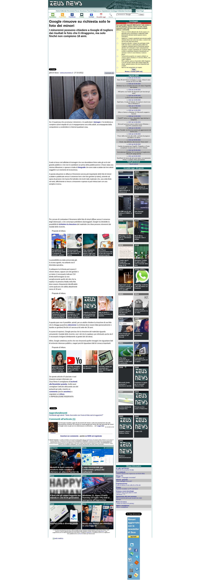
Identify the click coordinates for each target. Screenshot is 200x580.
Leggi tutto (100, 426)
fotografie (82, 167)
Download (127, 11)
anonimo (67, 391)
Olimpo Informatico (133, 466)
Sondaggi (114, 11)
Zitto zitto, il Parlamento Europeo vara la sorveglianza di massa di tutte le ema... (58, 316)
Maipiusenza (96, 11)
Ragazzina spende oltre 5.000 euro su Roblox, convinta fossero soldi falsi (58, 369)
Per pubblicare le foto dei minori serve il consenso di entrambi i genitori (58, 252)
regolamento (90, 439)
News (134, 11)
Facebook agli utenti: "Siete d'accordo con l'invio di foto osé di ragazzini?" (76, 415)
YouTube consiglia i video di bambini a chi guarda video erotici (74, 369)
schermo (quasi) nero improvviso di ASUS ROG (130, 473)
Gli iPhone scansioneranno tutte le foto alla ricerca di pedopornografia (105, 252)
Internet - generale (122, 479)
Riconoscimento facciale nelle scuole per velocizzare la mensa (74, 252)
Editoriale (63, 11)
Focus (77, 11)
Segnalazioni (106, 11)
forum (80, 533)
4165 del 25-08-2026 (134, 84)
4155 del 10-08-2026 (134, 134)
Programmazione (121, 483)
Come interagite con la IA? (124, 481)
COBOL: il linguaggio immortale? (126, 477)
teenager (97, 122)
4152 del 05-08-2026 (134, 150)
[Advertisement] (64, 53)
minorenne (72, 325)
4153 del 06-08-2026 (134, 144)
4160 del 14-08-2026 (134, 110)
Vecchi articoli (133, 164)
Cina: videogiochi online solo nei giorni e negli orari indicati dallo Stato (89, 252)
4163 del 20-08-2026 (134, 95)
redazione (88, 532)
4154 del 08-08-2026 (134, 140)
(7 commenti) (76, 476)
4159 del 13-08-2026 (134, 116)
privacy (102, 531)
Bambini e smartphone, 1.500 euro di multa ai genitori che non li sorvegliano (73, 316)
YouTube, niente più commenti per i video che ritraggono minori (105, 369)
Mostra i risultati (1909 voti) (133, 71)
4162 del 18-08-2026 (134, 100)
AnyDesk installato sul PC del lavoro (127, 489)
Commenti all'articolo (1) (62, 419)
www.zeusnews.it (66, 73)
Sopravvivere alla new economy (126, 496)
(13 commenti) (76, 448)
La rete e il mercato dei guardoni (89, 367)
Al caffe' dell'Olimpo (122, 468)
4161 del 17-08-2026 (134, 106)
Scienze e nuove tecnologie (125, 491)
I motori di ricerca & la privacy (125, 503)
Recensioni (71, 11)
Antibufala (120, 11)
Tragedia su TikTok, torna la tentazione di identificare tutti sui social (89, 315)
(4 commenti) (108, 504)
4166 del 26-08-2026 (134, 78)
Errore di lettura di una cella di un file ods (128, 485)
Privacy (118, 487)
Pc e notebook (120, 472)
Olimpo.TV (119, 476)
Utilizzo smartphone (122, 507)
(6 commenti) (108, 448)
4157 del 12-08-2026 (134, 122)
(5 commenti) (108, 476)
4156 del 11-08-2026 (134, 128)
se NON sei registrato (93, 436)
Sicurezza (83, 11)
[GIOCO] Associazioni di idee (125, 470)
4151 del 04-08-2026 (134, 156)
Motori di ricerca (121, 502)
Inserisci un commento (69, 436)
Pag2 (142, 11)
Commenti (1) (109, 73)
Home (58, 11)
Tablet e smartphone (122, 505)
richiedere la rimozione (68, 224)
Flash (138, 11)
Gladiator (53, 433)
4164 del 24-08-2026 (134, 89)
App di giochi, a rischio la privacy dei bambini (105, 314)
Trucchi (89, 11)
